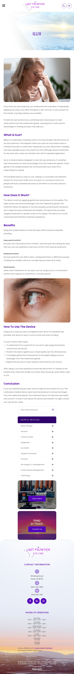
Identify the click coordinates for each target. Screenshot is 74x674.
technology (25, 475)
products (24, 459)
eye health (25, 448)
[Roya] (37, 669)
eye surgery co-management (32, 464)
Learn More (37, 498)
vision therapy (26, 426)
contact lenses (27, 437)
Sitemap (53, 664)
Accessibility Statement (27, 664)
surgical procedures (29, 453)
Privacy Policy (43, 664)
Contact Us (37, 529)
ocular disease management (32, 470)
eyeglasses (25, 442)
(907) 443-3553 (37, 587)
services (24, 431)
